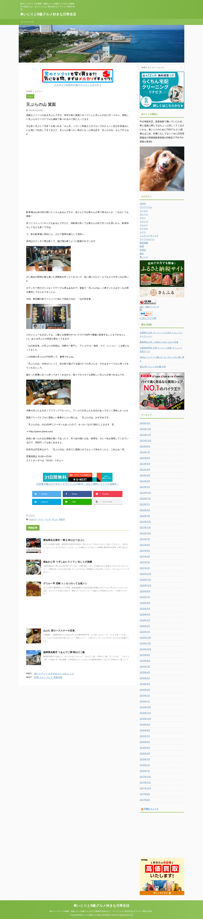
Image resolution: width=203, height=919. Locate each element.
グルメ (32, 515)
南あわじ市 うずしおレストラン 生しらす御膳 (67, 561)
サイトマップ (27, 22)
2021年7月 (145, 539)
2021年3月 (145, 562)
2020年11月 (145, 579)
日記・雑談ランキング (149, 307)
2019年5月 (145, 678)
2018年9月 (145, 724)
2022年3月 (145, 516)
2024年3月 (145, 423)
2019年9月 (145, 655)
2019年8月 (145, 660)
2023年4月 (145, 469)
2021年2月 (145, 568)
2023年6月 (145, 458)
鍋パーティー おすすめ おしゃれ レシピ (54, 673)
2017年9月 (145, 794)
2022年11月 (145, 498)
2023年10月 (145, 440)
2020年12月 (145, 573)
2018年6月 (145, 742)
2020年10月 (145, 585)
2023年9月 (145, 446)
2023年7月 (145, 452)
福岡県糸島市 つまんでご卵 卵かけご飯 (64, 652)
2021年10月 (145, 533)
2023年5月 (145, 463)
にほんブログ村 (148, 318)
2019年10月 (145, 649)
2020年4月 (145, 614)
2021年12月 (145, 521)
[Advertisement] (77, 613)
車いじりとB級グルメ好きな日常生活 (48, 14)
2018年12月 (145, 707)
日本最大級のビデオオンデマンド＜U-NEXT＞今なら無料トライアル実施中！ (77, 483)
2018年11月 (145, 713)
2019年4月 (145, 684)
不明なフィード (151, 809)
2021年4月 (145, 556)
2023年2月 (145, 481)
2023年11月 (145, 434)
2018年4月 (145, 753)
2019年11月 (145, 643)
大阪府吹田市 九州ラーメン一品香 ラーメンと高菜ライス (161, 350)
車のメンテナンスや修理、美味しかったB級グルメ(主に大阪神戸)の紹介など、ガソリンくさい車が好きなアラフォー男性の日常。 (101, 911)
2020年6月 (145, 602)
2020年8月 (145, 591)
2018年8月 (145, 730)
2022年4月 (145, 510)
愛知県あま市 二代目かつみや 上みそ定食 (159, 342)
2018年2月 (145, 765)
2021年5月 (145, 550)
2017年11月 (145, 782)
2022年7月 (145, 504)
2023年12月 (145, 429)
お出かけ (33, 519)
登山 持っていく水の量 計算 (153, 366)
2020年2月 (145, 626)
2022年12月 (145, 492)
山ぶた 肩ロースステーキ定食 (59, 630)
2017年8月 (145, 799)
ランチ (48, 519)
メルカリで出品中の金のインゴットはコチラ (78, 84)
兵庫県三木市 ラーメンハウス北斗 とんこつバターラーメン (161, 334)
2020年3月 (145, 620)
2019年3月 (145, 689)
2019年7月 (145, 666)
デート (41, 519)
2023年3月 (145, 475)
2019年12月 (145, 637)
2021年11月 (145, 527)
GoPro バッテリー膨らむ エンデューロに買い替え (162, 359)
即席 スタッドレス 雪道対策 (48, 677)
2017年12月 (145, 776)
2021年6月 (145, 545)
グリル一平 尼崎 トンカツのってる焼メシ (65, 583)
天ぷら (55, 519)
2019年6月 (145, 672)
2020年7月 (145, 597)
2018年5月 (145, 747)
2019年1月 (145, 701)
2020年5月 (145, 608)
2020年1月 (145, 631)
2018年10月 (145, 718)
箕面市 (62, 519)
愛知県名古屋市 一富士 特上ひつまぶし (64, 539)
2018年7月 (145, 736)
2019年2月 (145, 695)
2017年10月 (145, 788)
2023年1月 (145, 487)
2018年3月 (145, 759)
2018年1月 (145, 771)
